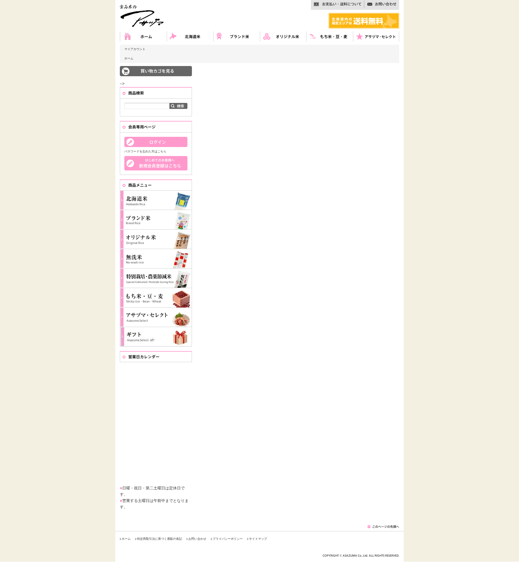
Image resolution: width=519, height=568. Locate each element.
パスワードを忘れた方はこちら (145, 151)
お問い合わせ (197, 538)
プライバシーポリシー (228, 538)
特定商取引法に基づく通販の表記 (159, 538)
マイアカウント (134, 49)
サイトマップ (258, 538)
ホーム (128, 58)
